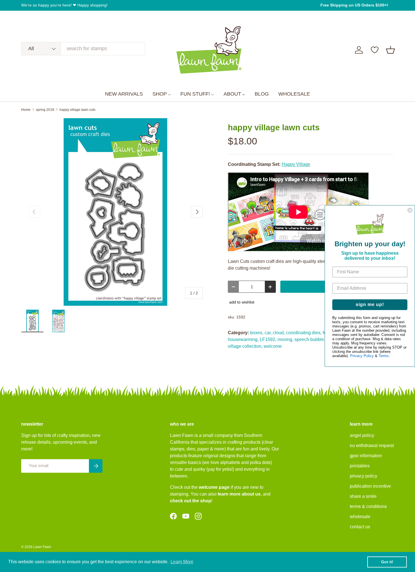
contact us (360, 526)
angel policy (362, 435)
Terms (384, 356)
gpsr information (366, 455)
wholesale (360, 516)
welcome (273, 346)
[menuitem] (123, 94)
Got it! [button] (387, 562)
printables (360, 465)
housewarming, (243, 339)
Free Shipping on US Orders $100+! (354, 5)
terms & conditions (368, 506)
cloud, (279, 332)
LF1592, (268, 339)
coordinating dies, (304, 332)
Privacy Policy (362, 356)
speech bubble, (309, 339)
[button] (390, 50)
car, (268, 332)
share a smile (363, 496)
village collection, (245, 346)
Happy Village (296, 164)
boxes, (256, 332)
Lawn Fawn (42, 547)
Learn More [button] (182, 561)
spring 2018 (45, 109)
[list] (115, 212)
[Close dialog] (410, 210)
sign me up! (370, 304)
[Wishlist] (374, 50)
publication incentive (370, 486)
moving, (285, 339)
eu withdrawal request (372, 445)
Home (25, 109)
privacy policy (363, 476)
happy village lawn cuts (77, 109)
